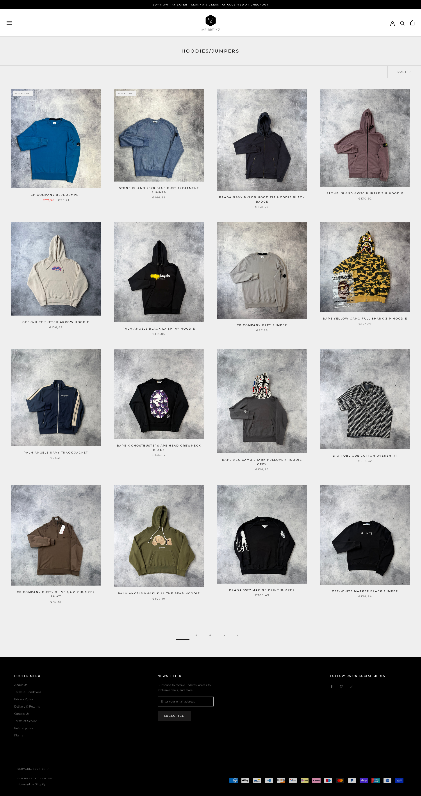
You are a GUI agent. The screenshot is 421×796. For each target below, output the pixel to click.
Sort (403, 71)
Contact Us (21, 714)
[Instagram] (341, 686)
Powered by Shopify (31, 784)
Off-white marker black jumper (365, 591)
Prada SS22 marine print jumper (262, 590)
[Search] (402, 23)
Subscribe (174, 715)
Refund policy (23, 728)
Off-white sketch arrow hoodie (55, 322)
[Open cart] (412, 22)
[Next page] (238, 635)
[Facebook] (331, 686)
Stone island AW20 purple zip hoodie (365, 193)
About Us (20, 685)
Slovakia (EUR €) (31, 769)
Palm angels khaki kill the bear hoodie (159, 593)
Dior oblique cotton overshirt (365, 455)
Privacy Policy (23, 699)
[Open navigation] (9, 23)
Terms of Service (25, 721)
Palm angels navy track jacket (56, 452)
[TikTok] (351, 686)
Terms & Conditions (27, 692)
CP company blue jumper (56, 194)
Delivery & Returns (27, 706)
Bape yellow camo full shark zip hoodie (365, 318)
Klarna (18, 735)
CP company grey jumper (262, 325)
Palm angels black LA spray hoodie (159, 328)
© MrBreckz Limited (36, 778)
